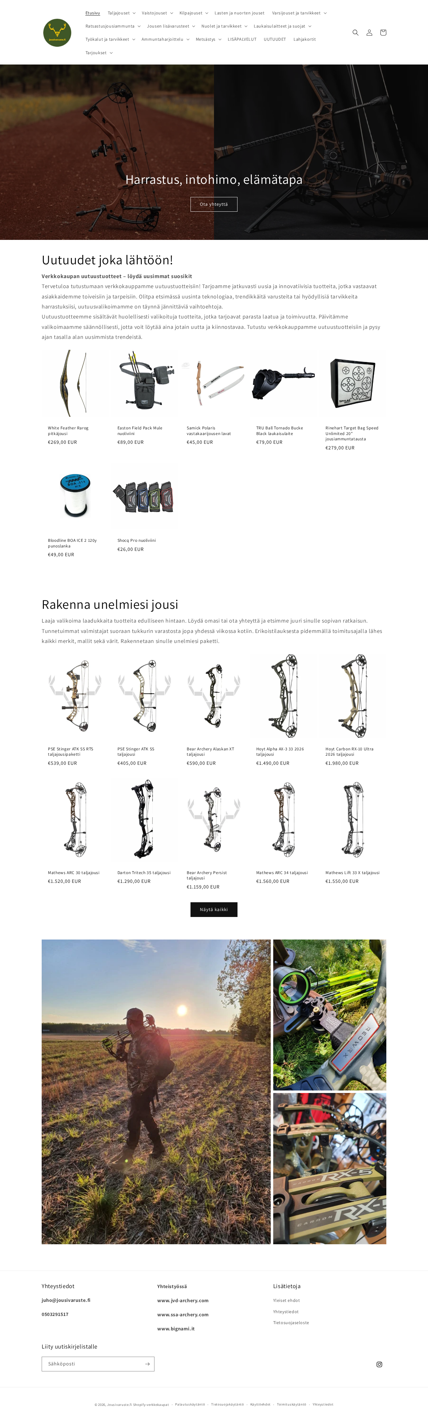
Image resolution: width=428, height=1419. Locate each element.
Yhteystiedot (286, 1311)
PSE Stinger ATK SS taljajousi (135, 751)
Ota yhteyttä (214, 204)
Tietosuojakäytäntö (227, 1404)
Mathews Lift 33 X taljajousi (353, 872)
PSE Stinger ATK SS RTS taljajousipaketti (70, 751)
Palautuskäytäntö (190, 1404)
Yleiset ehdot (286, 1300)
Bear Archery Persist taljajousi (207, 875)
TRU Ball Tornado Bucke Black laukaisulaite (279, 430)
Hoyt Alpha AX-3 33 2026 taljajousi (280, 751)
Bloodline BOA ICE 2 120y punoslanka (72, 543)
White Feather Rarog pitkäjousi (68, 430)
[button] (121, 12)
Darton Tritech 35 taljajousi (144, 872)
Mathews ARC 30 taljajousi (74, 872)
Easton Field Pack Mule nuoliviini (140, 430)
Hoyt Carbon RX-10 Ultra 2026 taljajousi (350, 751)
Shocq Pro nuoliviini (136, 540)
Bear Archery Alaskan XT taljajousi (210, 751)
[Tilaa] (147, 1364)
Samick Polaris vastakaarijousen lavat (209, 430)
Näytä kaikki (214, 909)
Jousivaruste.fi (119, 1404)
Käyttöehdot (260, 1404)
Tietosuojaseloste (291, 1322)
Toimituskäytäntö (291, 1404)
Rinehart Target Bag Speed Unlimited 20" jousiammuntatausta (352, 433)
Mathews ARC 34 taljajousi (282, 872)
